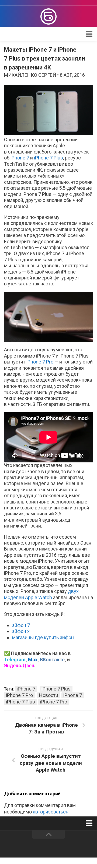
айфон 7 (21, 625)
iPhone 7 (20, 158)
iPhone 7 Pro (39, 362)
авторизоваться (50, 812)
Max (32, 659)
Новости (48, 695)
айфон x (21, 631)
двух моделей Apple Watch (41, 594)
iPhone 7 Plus (48, 158)
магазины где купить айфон (43, 637)
